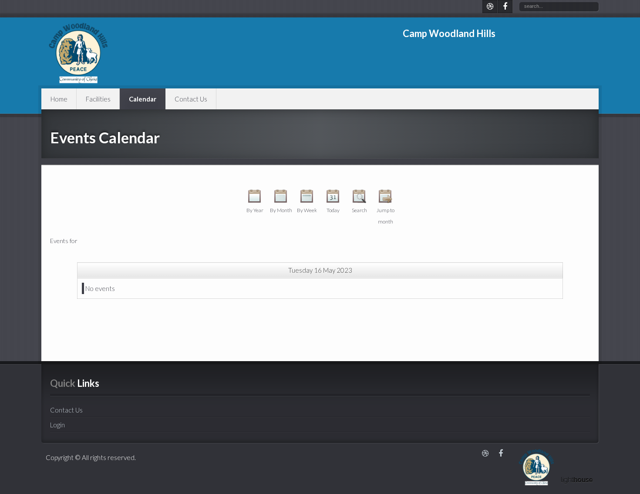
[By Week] (307, 198)
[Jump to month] (385, 198)
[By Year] (255, 198)
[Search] (359, 198)
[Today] (333, 198)
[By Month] (281, 198)
